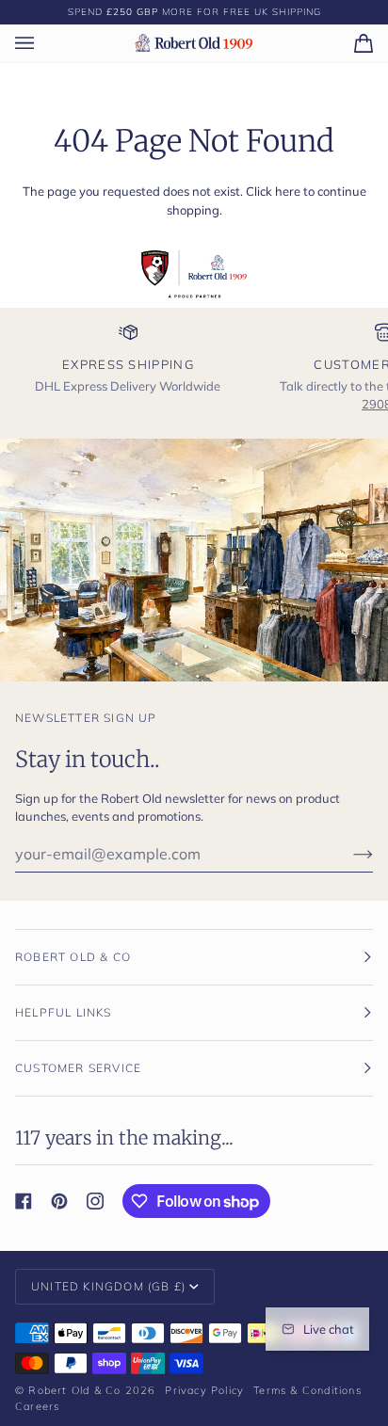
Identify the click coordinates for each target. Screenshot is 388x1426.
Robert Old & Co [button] (73, 957)
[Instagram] (95, 1201)
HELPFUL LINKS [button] (63, 1012)
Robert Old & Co (74, 1390)
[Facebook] (23, 1201)
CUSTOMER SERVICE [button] (78, 1068)
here (287, 191)
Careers (37, 1406)
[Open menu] (43, 43)
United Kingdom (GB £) (108, 1286)
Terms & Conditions (307, 1390)
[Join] (348, 854)
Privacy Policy (204, 1390)
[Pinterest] (59, 1201)
